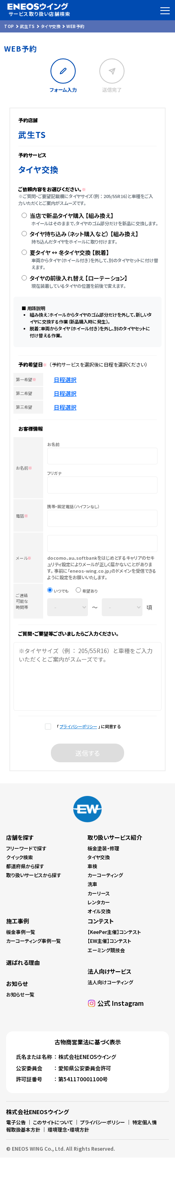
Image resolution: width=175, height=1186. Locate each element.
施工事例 (17, 921)
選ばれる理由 (23, 962)
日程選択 (65, 379)
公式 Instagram (120, 1003)
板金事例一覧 (20, 931)
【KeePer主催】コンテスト (114, 931)
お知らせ (17, 983)
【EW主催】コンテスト (109, 940)
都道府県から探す (25, 866)
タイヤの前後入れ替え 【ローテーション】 (78, 278)
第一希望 (26, 379)
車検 (92, 866)
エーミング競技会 (106, 950)
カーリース (99, 893)
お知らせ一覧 (20, 994)
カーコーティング (105, 874)
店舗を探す (20, 837)
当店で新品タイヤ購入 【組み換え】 (72, 215)
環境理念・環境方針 (68, 1129)
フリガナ (54, 473)
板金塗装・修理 (103, 848)
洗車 (92, 883)
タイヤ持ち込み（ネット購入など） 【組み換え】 (84, 234)
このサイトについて (53, 1122)
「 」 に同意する (87, 726)
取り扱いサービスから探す (33, 874)
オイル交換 (99, 911)
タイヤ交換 (51, 26)
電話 (22, 516)
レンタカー (99, 902)
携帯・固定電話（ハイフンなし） (73, 506)
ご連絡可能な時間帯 (22, 601)
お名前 (24, 468)
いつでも (61, 591)
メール (23, 558)
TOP (9, 26)
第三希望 (24, 407)
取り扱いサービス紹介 (115, 837)
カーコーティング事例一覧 (33, 940)
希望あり (90, 591)
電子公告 (16, 1122)
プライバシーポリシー (78, 726)
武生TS (27, 26)
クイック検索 (19, 857)
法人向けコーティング (110, 982)
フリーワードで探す (26, 848)
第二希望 (24, 393)
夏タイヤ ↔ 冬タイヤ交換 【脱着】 (69, 252)
